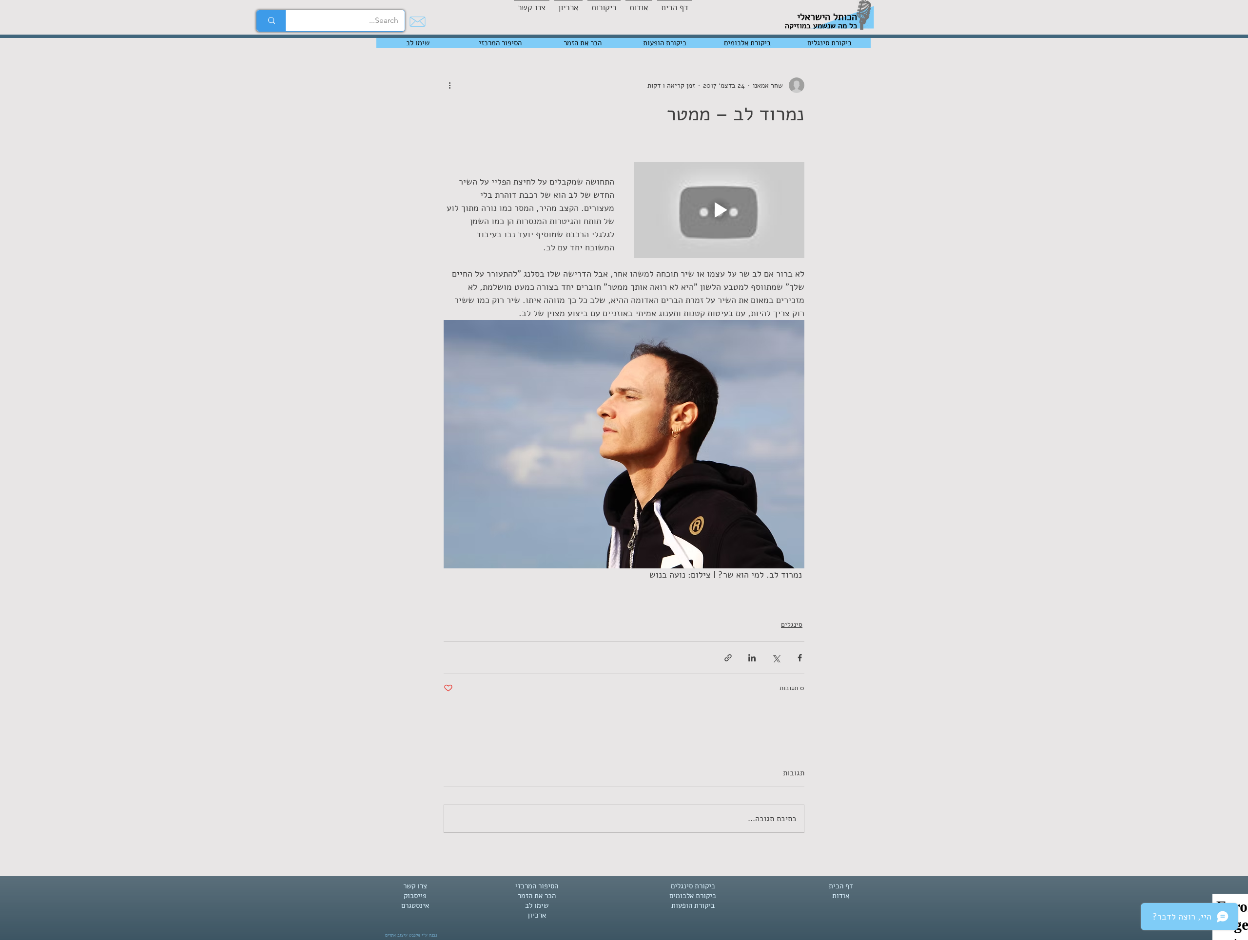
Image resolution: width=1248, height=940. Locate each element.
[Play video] (719, 210)
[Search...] (271, 20)
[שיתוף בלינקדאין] (752, 657)
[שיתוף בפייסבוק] (799, 657)
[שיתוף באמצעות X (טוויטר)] (775, 657)
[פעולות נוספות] (449, 85)
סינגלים (791, 624)
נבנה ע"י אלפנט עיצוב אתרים (411, 935)
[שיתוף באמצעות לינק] (728, 657)
